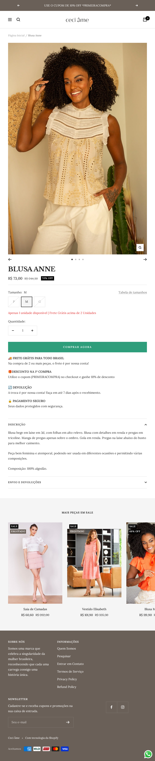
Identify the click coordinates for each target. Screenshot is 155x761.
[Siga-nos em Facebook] (111, 707)
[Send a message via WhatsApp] (148, 754)
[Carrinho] (145, 19)
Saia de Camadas (35, 609)
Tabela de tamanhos (132, 292)
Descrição (16, 424)
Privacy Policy (67, 679)
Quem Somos (66, 648)
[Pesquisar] (18, 19)
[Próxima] (145, 259)
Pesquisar (64, 656)
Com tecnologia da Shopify (41, 738)
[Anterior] (10, 259)
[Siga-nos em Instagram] (122, 707)
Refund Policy (66, 687)
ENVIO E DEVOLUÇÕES (24, 482)
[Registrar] (68, 722)
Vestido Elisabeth (94, 609)
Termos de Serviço (70, 671)
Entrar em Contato (70, 664)
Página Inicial (16, 35)
